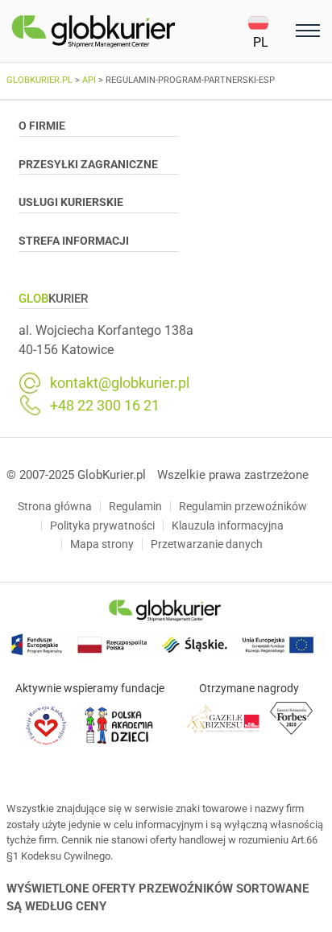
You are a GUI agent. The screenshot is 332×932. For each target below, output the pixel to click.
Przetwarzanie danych (207, 544)
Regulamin (135, 506)
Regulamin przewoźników (243, 506)
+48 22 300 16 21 (105, 406)
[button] (269, 31)
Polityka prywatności (102, 525)
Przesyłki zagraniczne (88, 164)
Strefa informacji (74, 240)
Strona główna (55, 506)
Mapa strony (102, 544)
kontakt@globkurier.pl (119, 383)
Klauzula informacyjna (228, 525)
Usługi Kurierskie (71, 202)
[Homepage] (129, 31)
